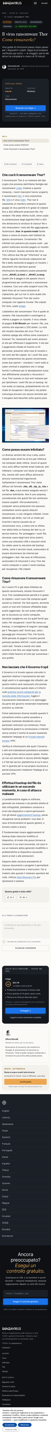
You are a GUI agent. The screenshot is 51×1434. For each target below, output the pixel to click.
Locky (19, 188)
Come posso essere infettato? (16, 145)
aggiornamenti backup (28, 815)
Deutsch (6, 1137)
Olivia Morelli (14, 66)
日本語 (5, 1222)
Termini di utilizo (8, 1386)
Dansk (5, 1157)
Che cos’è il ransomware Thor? (16, 141)
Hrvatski (6, 1216)
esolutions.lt (17, 1343)
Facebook (6, 1348)
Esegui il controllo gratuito (25, 1301)
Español (6, 1163)
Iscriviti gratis (25, 1082)
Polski (5, 1130)
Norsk (5, 1190)
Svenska (6, 1176)
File (3, 1367)
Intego (22, 306)
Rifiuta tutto (25, 1425)
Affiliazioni (6, 1400)
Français (6, 1143)
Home (4, 13)
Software (6, 1362)
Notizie (5, 1371)
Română (6, 1229)
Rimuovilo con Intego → (26, 108)
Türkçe (5, 1170)
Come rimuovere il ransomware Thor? (19, 149)
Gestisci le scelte (11, 1430)
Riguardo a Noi (8, 1382)
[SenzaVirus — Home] (12, 3)
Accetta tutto (9, 1425)
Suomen (6, 1183)
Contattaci (6, 1404)
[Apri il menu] (35, 3)
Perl (20, 196)
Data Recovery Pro (26, 877)
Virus (4, 1358)
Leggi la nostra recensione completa (25, 1017)
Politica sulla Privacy (10, 1391)
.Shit (8, 200)
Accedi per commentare (25, 948)
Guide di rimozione (18, 13)
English (5, 1111)
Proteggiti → (25, 1011)
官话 (4, 1209)
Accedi (44, 3)
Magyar (6, 1203)
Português (7, 1150)
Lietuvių (6, 1117)
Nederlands (7, 1124)
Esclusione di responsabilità (13, 1395)
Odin (23, 200)
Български (7, 1236)
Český (5, 1196)
